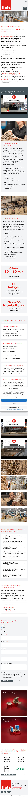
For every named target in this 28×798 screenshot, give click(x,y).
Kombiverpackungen (6, 79)
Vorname (3, 634)
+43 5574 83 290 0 (9, 607)
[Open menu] (25, 8)
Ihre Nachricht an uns (6, 663)
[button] (26, 388)
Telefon (3, 656)
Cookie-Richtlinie (8, 409)
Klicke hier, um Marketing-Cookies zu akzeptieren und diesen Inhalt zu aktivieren (14, 105)
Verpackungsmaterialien (7, 73)
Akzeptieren (14, 400)
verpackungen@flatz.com (9, 610)
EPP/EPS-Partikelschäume (15, 74)
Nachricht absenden (7, 680)
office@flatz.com (16, 788)
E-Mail (3, 649)
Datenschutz (15, 409)
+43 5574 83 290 (17, 787)
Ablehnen (14, 403)
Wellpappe (18, 73)
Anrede (3, 625)
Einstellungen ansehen (14, 407)
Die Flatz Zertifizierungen (8, 774)
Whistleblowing (21, 795)
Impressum (20, 409)
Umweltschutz (14, 43)
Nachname (4, 642)
